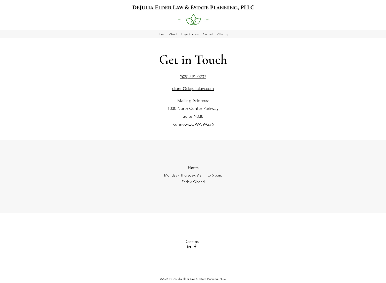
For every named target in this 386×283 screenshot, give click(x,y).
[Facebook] (195, 246)
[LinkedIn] (189, 246)
